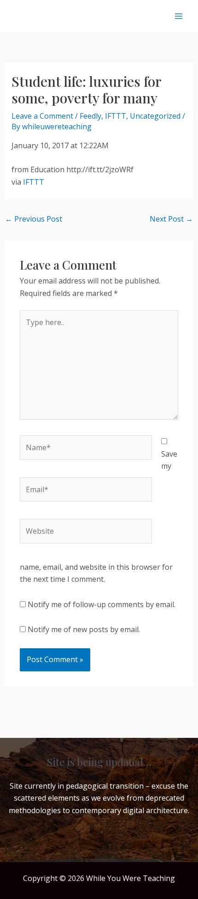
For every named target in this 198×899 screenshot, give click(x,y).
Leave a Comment (42, 116)
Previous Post (33, 219)
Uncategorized (155, 116)
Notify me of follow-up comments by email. (101, 604)
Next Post (171, 219)
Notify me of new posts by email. (84, 629)
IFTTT (115, 116)
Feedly (90, 116)
